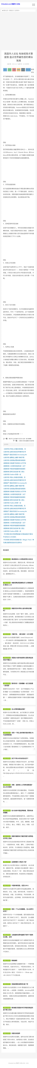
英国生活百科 (7, 559)
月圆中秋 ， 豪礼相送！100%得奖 (22, 634)
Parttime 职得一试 (15, 474)
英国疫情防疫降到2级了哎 (19, 984)
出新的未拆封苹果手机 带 (18, 452)
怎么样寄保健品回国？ (18, 709)
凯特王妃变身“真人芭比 (17, 471)
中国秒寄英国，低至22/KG (20, 885)
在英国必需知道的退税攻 (17, 460)
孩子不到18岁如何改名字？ (20, 758)
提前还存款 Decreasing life (18, 454)
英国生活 (11, 10)
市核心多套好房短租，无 (18, 449)
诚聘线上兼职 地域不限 (17, 457)
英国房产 (6, 454)
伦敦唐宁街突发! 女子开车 (18, 463)
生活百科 (17, 10)
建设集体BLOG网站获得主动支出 (22, 559)
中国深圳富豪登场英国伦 (17, 469)
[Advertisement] (18, 31)
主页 (7, 10)
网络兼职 (14, 960)
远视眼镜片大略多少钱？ (19, 862)
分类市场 (7, 449)
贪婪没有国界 (15, 1033)
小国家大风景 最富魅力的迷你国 (26, 441)
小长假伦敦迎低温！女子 (17, 466)
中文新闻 (7, 534)
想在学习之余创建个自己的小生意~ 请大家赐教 (20, 438)
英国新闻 (6, 463)
